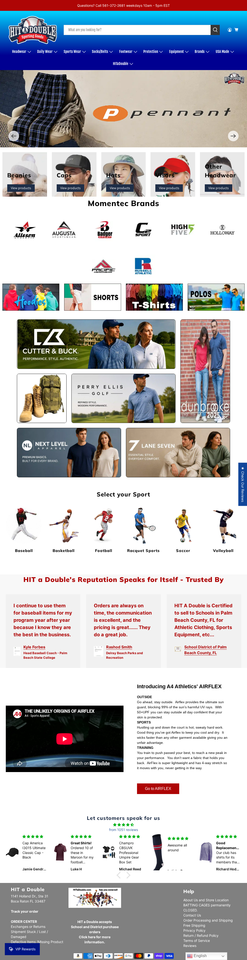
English (200, 956)
